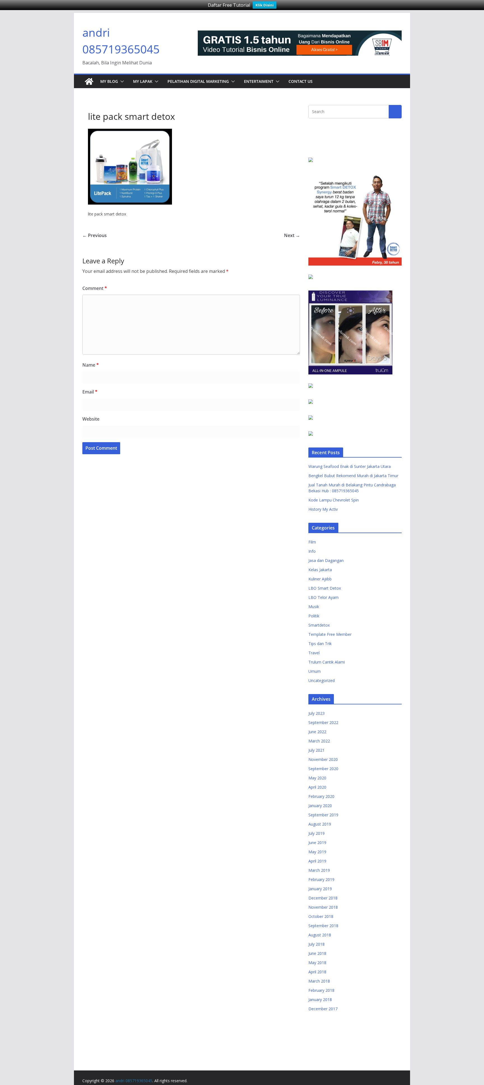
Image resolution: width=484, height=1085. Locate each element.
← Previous (94, 235)
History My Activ (323, 509)
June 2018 (317, 953)
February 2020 (321, 796)
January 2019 (320, 888)
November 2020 (323, 759)
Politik (313, 615)
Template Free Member (330, 634)
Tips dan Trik (320, 643)
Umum (314, 671)
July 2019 (316, 833)
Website (90, 419)
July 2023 (316, 713)
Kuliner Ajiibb (320, 579)
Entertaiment (258, 81)
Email (89, 392)
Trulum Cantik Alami (326, 662)
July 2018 (316, 944)
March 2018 (319, 981)
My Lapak (142, 81)
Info (312, 551)
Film (312, 542)
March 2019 (319, 870)
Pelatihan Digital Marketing (198, 81)
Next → (292, 235)
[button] (121, 81)
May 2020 (317, 778)
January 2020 (320, 805)
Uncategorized (321, 680)
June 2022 (317, 731)
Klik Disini (264, 5)
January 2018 (320, 999)
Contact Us (300, 81)
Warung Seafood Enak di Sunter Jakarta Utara (349, 466)
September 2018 (323, 925)
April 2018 (317, 971)
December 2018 (323, 898)
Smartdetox (319, 625)
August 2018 (319, 935)
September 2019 (323, 814)
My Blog (109, 81)
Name (90, 365)
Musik (313, 606)
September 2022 (323, 722)
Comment (94, 288)
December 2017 (323, 1008)
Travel (314, 652)
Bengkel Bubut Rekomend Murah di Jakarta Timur (353, 475)
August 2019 (319, 824)
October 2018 (320, 916)
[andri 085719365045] (89, 81)
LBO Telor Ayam (323, 597)
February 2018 (321, 990)
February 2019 (321, 879)
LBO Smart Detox (324, 588)
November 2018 (323, 907)
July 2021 (316, 750)
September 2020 (323, 768)
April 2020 (317, 787)
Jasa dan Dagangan (326, 560)
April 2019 (317, 861)
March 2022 (319, 741)
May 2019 (317, 851)
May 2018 (317, 962)
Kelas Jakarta (320, 569)
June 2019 (317, 842)
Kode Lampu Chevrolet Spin (333, 500)
